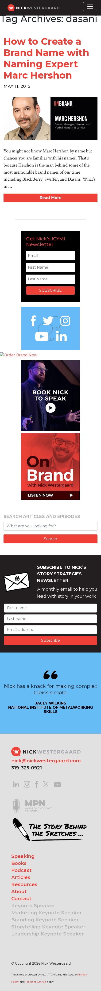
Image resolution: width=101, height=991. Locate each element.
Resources (24, 884)
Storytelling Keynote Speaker (48, 927)
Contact (21, 898)
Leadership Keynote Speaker (47, 934)
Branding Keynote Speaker (45, 920)
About (19, 891)
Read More (51, 197)
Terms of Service (35, 981)
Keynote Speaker (32, 905)
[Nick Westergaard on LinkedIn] (16, 784)
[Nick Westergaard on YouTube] (57, 784)
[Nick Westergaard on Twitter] (45, 784)
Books (19, 863)
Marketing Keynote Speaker (46, 912)
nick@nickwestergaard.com (46, 761)
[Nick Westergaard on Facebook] (36, 784)
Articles (20, 877)
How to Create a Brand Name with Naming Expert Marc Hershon (46, 58)
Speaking (23, 856)
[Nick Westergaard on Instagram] (27, 784)
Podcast (21, 870)
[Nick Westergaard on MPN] (32, 800)
